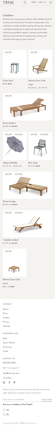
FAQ (5, 339)
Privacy (6, 322)
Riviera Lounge (9, 202)
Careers (6, 318)
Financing (7, 347)
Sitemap (6, 326)
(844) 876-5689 (9, 363)
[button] (25, 2)
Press (5, 313)
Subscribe (47, 399)
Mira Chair (33, 163)
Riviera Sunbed (9, 123)
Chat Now (7, 378)
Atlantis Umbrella (10, 163)
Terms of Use (9, 343)
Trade (33, 2)
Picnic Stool (8, 81)
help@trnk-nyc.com (11, 373)
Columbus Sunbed (10, 240)
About (5, 309)
